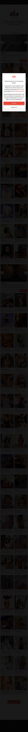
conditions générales (18, 91)
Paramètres (14, 107)
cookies (20, 89)
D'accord (14, 103)
